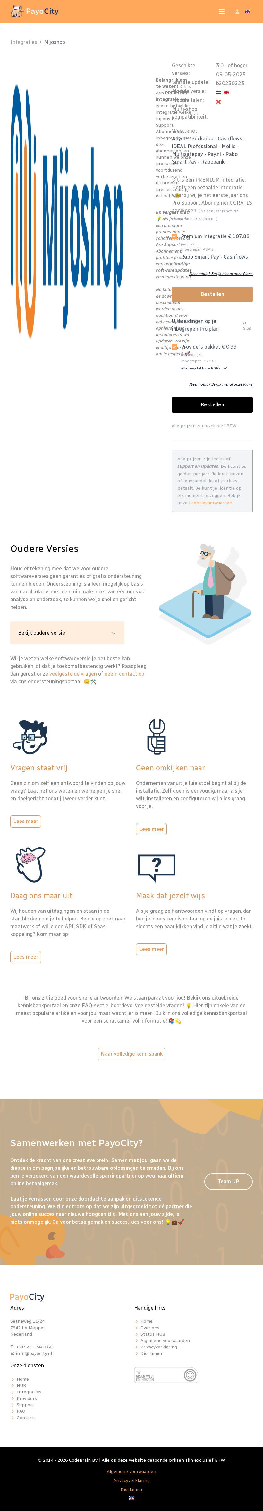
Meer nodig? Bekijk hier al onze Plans (221, 273)
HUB (21, 1385)
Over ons (149, 1327)
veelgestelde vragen (73, 674)
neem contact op (124, 674)
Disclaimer (151, 1353)
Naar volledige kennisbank (132, 1054)
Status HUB (152, 1334)
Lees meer (25, 821)
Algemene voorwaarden (165, 1340)
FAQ (21, 1411)
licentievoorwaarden (210, 503)
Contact (25, 1417)
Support (25, 1405)
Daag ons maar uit (41, 895)
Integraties (23, 42)
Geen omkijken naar (170, 767)
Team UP (228, 1181)
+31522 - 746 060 (34, 1347)
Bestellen (212, 294)
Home (146, 1321)
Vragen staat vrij (39, 767)
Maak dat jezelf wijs (170, 895)
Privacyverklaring (158, 1347)
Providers (27, 1398)
